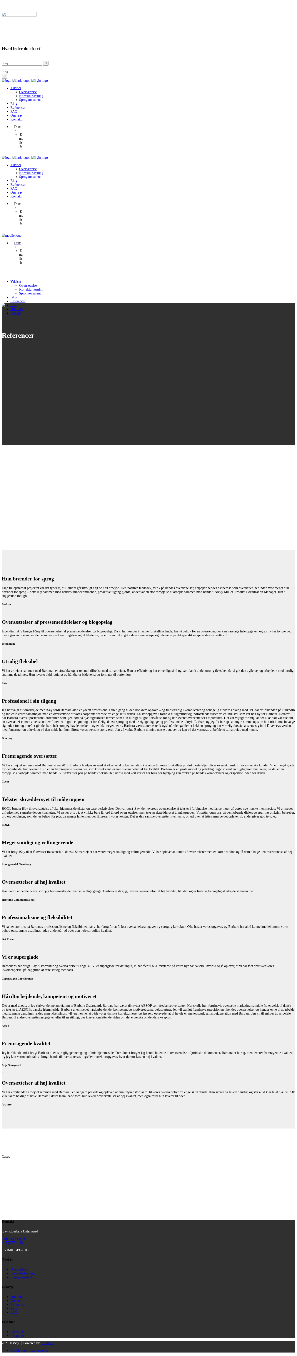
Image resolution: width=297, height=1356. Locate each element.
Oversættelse (19, 1269)
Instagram (17, 1336)
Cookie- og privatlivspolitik (29, 1350)
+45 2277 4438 (12, 1242)
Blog (13, 1308)
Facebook (17, 1332)
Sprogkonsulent (21, 1277)
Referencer (17, 1304)
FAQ (13, 1312)
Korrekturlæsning (22, 1273)
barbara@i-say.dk (14, 1239)
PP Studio (47, 1343)
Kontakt (16, 1300)
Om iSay (16, 1297)
